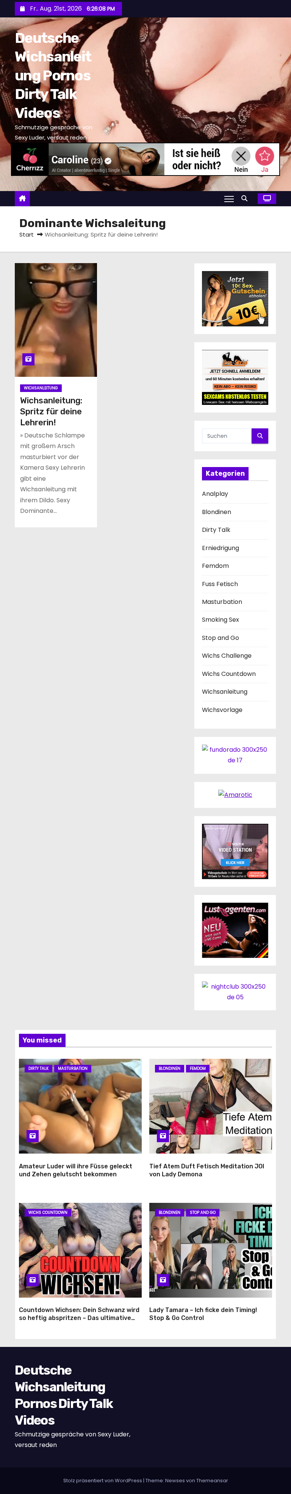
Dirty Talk (216, 529)
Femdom (215, 565)
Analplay (215, 493)
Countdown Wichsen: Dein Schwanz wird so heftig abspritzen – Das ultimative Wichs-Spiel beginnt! (79, 1318)
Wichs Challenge (227, 655)
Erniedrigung (220, 548)
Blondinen (216, 512)
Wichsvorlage (222, 709)
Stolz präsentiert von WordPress (103, 1480)
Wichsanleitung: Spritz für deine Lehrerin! (51, 411)
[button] (246, 198)
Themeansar (212, 1480)
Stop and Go (220, 637)
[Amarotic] (235, 794)
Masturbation (222, 601)
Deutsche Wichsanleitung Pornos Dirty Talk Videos (53, 75)
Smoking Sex (220, 619)
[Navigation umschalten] (229, 198)
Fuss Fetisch (220, 584)
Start (26, 234)
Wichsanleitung (41, 388)
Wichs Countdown (229, 673)
